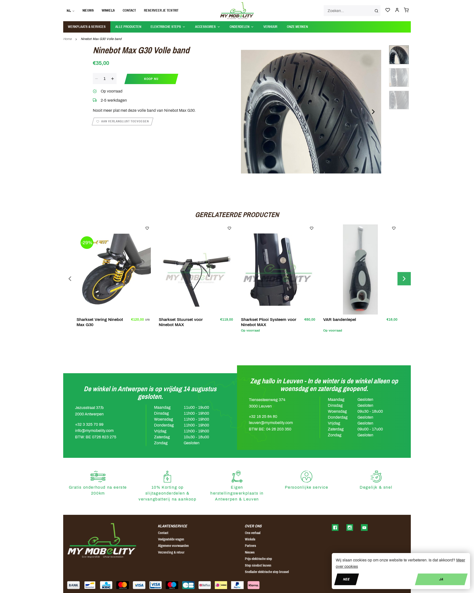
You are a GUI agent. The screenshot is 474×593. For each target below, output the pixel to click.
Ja (441, 579)
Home (67, 39)
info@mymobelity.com (94, 430)
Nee (346, 579)
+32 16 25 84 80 (263, 416)
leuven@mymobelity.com (271, 423)
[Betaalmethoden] (73, 585)
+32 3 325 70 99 (89, 424)
